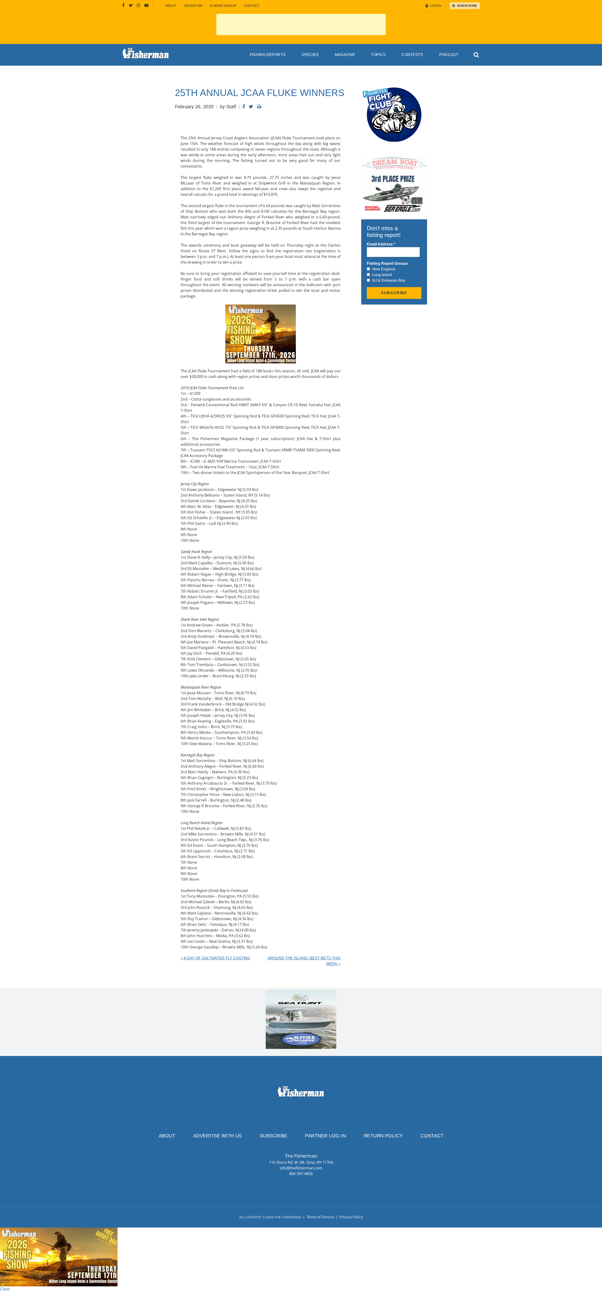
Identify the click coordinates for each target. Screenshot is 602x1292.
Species (310, 55)
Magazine (345, 55)
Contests (412, 55)
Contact (252, 6)
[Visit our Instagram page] (138, 6)
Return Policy (383, 1135)
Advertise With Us (217, 1135)
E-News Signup (223, 6)
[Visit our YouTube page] (146, 6)
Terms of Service (320, 1217)
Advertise (193, 6)
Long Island (382, 275)
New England (383, 269)
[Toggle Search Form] (476, 55)
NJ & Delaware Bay (388, 280)
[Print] (259, 106)
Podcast (448, 55)
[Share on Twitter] (251, 106)
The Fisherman (145, 55)
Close (5, 1289)
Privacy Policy (351, 1217)
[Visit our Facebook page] (123, 6)
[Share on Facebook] (243, 106)
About (171, 6)
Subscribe (273, 1135)
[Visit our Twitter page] (131, 6)
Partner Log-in (325, 1135)
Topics (378, 55)
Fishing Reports (268, 55)
